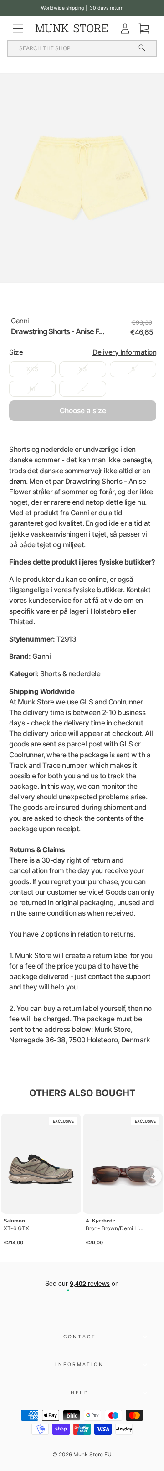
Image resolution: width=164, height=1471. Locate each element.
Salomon (14, 1220)
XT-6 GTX (16, 1228)
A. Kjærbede (100, 1220)
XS (83, 369)
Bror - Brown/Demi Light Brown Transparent (116, 1228)
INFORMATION (79, 1364)
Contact (79, 1336)
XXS (32, 369)
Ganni (20, 320)
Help (79, 1392)
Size (82, 352)
